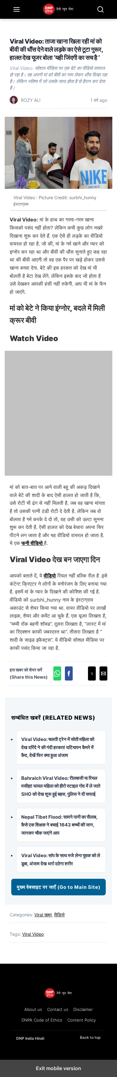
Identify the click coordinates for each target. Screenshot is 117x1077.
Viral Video (33, 934)
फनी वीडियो (33, 543)
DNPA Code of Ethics (42, 1020)
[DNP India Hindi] (58, 9)
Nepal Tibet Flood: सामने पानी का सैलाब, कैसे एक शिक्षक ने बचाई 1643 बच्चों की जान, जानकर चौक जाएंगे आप (59, 825)
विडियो (59, 914)
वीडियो (50, 575)
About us (33, 1009)
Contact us (57, 1009)
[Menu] (16, 9)
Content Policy (81, 1020)
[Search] (100, 9)
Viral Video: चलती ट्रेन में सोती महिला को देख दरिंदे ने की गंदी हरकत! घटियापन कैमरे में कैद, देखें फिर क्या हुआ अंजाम (57, 747)
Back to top (90, 1037)
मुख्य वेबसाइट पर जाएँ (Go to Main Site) (58, 887)
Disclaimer (83, 1009)
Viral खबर (43, 914)
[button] (57, 673)
